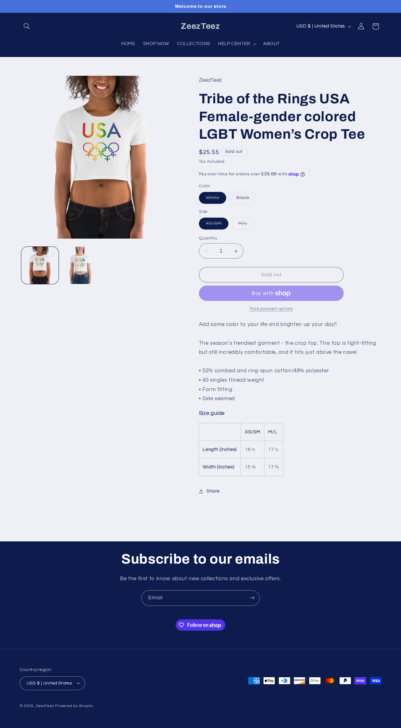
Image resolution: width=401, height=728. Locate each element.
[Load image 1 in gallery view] (40, 265)
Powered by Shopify (74, 705)
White (216, 199)
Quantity (208, 238)
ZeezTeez (45, 705)
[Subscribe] (252, 598)
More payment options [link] (271, 309)
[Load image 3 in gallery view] (80, 265)
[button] (27, 26)
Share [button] (213, 491)
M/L (246, 225)
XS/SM (217, 225)
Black (246, 199)
